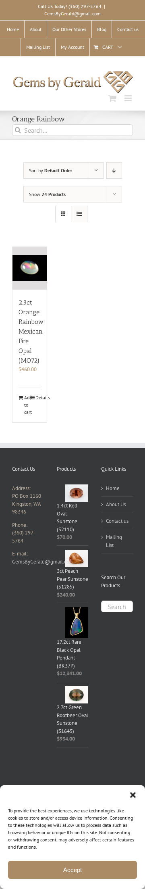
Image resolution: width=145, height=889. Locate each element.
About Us (116, 504)
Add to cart (26, 404)
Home (113, 488)
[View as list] (79, 214)
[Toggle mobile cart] (112, 98)
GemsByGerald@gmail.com (72, 13)
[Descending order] (114, 170)
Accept (72, 869)
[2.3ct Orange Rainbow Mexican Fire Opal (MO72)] (29, 268)
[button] (133, 795)
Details (38, 397)
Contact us (117, 521)
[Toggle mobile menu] (128, 98)
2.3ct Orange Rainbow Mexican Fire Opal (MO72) (31, 331)
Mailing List (114, 541)
